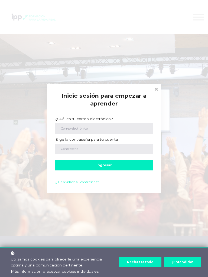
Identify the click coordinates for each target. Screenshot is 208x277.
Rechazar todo (140, 262)
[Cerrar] (156, 88)
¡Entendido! (182, 262)
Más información (26, 271)
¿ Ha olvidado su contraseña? (77, 182)
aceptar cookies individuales (73, 271)
